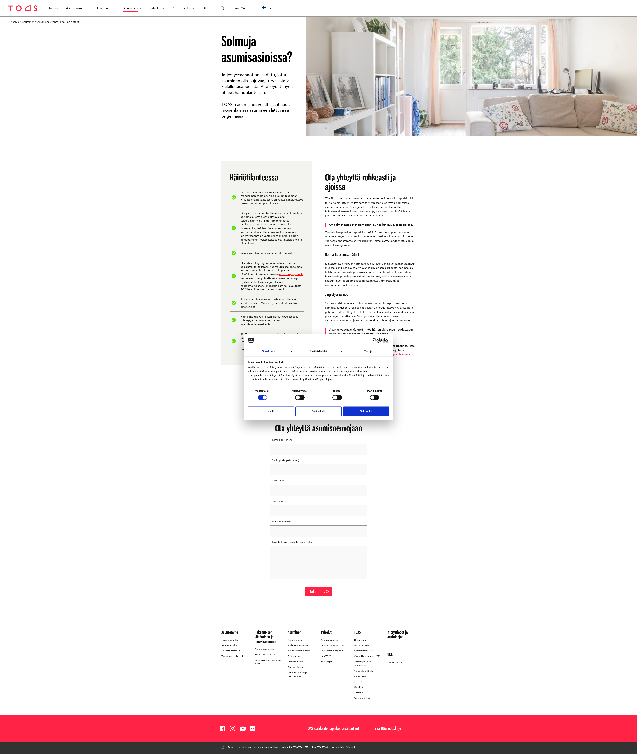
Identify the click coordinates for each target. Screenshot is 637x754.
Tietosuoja (359, 692)
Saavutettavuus (362, 698)
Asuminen (130, 8)
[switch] (300, 397)
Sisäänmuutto (295, 639)
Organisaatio (360, 639)
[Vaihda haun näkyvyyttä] (222, 8)
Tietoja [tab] (368, 351)
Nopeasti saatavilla (230, 650)
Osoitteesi (278, 480)
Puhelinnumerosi (282, 521)
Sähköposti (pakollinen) (285, 460)
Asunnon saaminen (264, 648)
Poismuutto (294, 656)
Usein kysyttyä (394, 662)
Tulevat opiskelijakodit (232, 656)
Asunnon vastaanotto (265, 654)
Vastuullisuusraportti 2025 (367, 656)
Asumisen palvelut (330, 639)
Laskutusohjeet (361, 645)
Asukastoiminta (295, 667)
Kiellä (271, 411)
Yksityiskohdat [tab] (318, 351)
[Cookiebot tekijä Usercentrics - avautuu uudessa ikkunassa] (374, 340)
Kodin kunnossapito (298, 645)
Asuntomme (75, 8)
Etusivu (52, 8)
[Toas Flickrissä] (254, 728)
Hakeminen (103, 8)
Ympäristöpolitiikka (363, 670)
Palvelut (155, 8)
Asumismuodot (229, 645)
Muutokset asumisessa (299, 650)
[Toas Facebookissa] (224, 728)
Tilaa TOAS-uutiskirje (387, 728)
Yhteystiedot (182, 8)
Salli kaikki (366, 411)
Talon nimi (278, 501)
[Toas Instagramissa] (234, 728)
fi (268, 8)
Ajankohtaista (361, 681)
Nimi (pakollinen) (282, 440)
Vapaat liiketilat (361, 676)
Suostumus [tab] (269, 351)
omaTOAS (240, 8)
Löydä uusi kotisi (229, 639)
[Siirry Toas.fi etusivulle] (22, 8)
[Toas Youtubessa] (244, 728)
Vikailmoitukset (295, 661)
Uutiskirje (358, 687)
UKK (206, 8)
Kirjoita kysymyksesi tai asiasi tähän (292, 542)
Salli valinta (318, 411)
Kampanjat (326, 661)
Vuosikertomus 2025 (364, 650)
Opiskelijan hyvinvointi (332, 645)
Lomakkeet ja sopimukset (333, 650)
